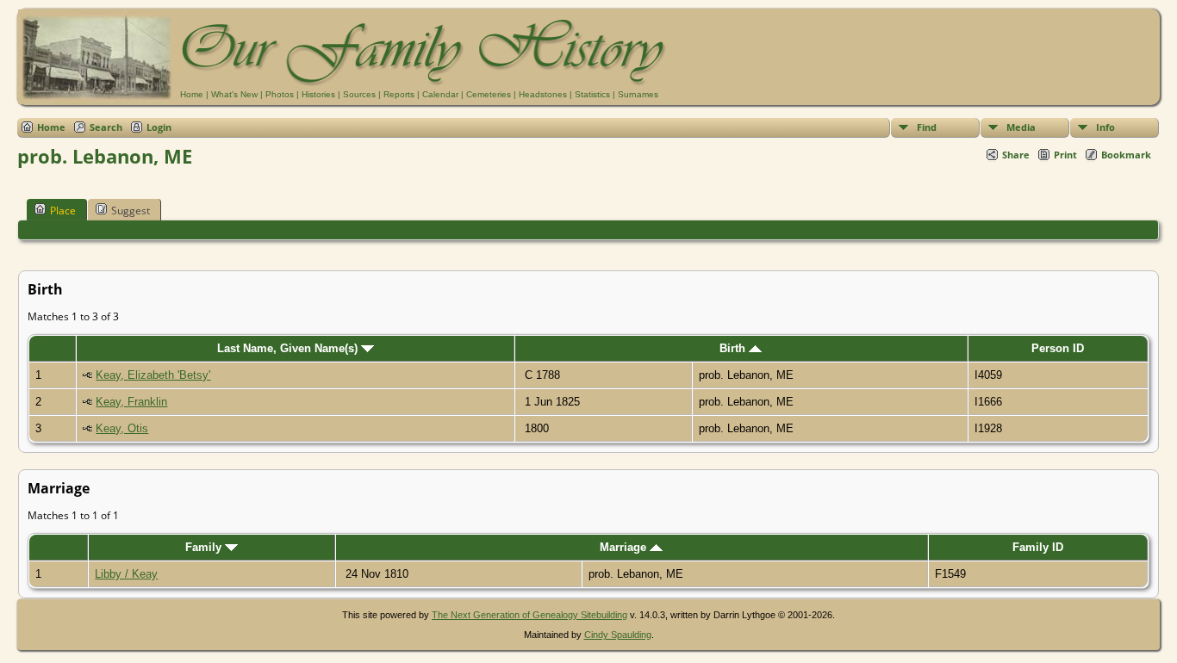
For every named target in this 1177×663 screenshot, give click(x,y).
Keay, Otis (122, 428)
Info (1105, 127)
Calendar (440, 94)
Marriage (625, 547)
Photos (279, 94)
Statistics (592, 94)
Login (158, 127)
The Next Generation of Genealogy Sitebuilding (529, 615)
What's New (234, 94)
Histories (318, 94)
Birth (734, 348)
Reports (398, 94)
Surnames (638, 94)
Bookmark (1126, 154)
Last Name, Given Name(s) (289, 348)
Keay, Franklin (131, 401)
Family (205, 547)
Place (63, 210)
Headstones (543, 94)
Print (1065, 154)
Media (1021, 127)
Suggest (130, 210)
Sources (359, 94)
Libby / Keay (126, 573)
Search (106, 127)
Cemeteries (488, 94)
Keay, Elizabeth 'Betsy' (153, 375)
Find (927, 127)
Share (1016, 154)
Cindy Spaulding (617, 634)
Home (191, 94)
